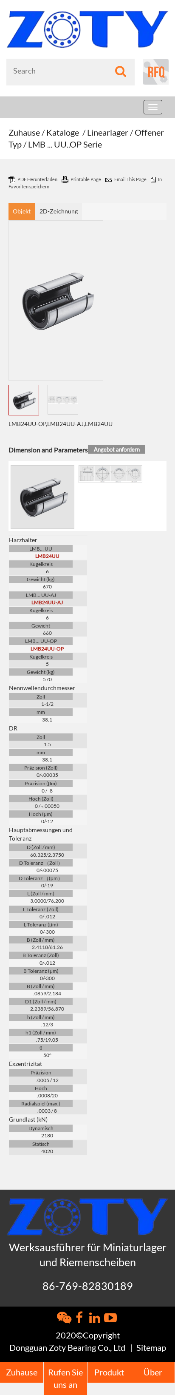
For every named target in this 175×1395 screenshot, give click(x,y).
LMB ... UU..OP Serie (65, 144)
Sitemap (151, 1347)
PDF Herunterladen (37, 179)
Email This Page (130, 179)
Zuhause (24, 132)
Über (153, 1372)
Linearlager (107, 132)
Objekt (22, 211)
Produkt (109, 1372)
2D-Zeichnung (59, 211)
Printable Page (86, 179)
